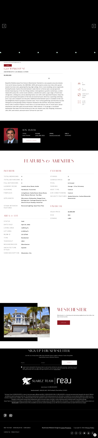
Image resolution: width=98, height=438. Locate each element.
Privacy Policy (57, 369)
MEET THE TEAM (8, 427)
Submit (69, 362)
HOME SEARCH (27, 427)
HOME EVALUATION (17, 427)
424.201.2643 (15, 402)
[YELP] (92, 433)
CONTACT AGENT (31, 140)
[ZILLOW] (88, 433)
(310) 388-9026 (40, 135)
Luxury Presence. (66, 427)
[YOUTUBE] (84, 433)
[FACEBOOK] (72, 433)
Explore (63, 322)
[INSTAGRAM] (76, 433)
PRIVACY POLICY (15, 432)
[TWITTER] (80, 433)
